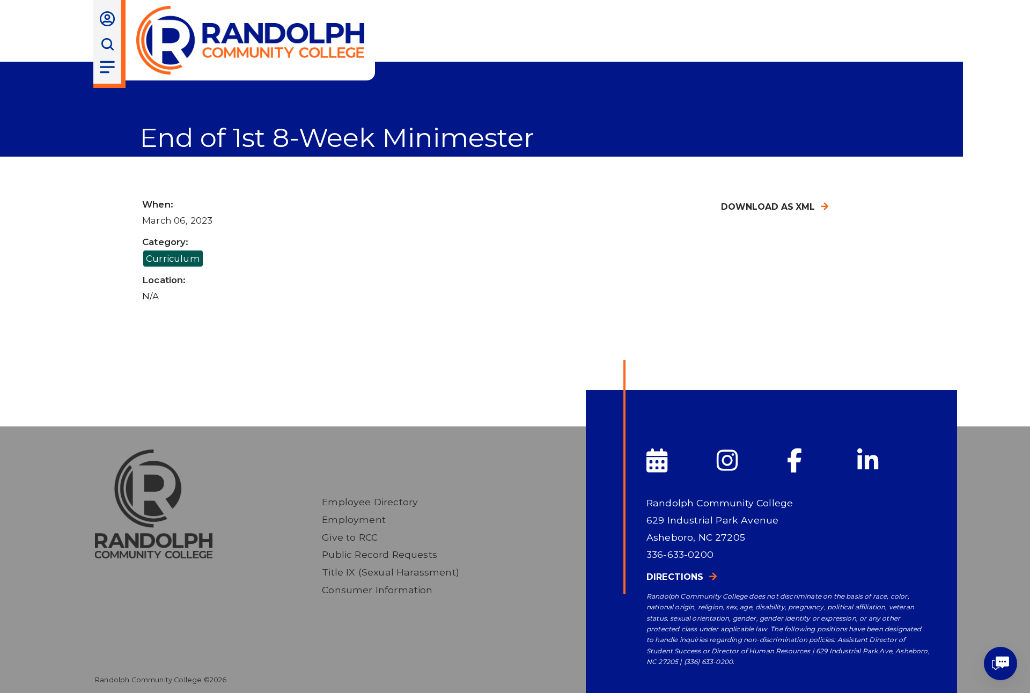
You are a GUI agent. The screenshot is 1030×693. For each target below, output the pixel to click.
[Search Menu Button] (107, 44)
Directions (675, 577)
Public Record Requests (379, 554)
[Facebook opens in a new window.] (821, 461)
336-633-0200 (679, 554)
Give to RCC (350, 537)
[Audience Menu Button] (107, 19)
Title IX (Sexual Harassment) (390, 572)
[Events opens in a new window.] (680, 461)
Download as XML (768, 207)
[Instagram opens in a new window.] (751, 461)
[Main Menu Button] (107, 67)
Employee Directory (370, 501)
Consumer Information (377, 589)
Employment (354, 519)
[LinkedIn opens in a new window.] (891, 461)
